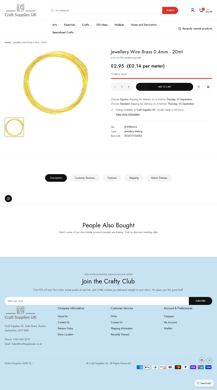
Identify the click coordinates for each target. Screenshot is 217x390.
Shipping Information (122, 328)
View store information (128, 114)
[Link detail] (202, 360)
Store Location (65, 334)
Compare (169, 316)
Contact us (63, 322)
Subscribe (201, 301)
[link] (56, 25)
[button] (115, 57)
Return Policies (159, 178)
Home (7, 42)
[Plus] (128, 87)
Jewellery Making (133, 131)
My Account (170, 322)
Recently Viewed (120, 334)
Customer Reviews (85, 178)
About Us (63, 316)
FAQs (114, 316)
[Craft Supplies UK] (21, 10)
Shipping (134, 178)
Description (56, 178)
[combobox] (113, 10)
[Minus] (115, 87)
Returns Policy (65, 328)
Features (112, 178)
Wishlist (168, 328)
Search (170, 10)
